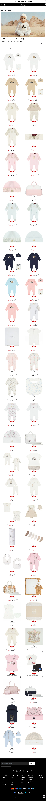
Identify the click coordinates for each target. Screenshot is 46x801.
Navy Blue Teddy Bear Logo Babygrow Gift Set (12, 274)
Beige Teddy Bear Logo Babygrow (12, 99)
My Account (41, 777)
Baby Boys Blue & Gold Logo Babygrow (12, 224)
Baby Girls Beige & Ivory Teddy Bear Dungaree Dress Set (34, 524)
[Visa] (20, 788)
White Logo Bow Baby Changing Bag (34, 449)
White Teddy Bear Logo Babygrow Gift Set (12, 74)
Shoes (12, 784)
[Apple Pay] (24, 788)
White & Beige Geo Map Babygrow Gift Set (34, 599)
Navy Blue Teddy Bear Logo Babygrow (34, 274)
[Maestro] (16, 788)
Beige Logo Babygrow (34, 124)
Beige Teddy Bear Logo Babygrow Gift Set (34, 99)
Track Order (41, 781)
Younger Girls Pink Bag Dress (12, 675)
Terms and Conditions (30, 783)
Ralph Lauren (5, 784)
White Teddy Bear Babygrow (34, 499)
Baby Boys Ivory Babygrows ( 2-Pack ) (12, 474)
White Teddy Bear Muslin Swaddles (12, 549)
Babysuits (12, 779)
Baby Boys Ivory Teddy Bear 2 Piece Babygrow (12, 499)
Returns (22, 781)
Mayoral (4, 782)
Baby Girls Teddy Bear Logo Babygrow (12, 324)
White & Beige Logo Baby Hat (34, 751)
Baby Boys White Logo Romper (34, 349)
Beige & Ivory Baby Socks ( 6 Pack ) (34, 549)
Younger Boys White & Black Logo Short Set (34, 675)
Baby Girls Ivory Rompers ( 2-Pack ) (12, 524)
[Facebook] (13, 771)
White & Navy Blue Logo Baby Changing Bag (34, 701)
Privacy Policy (30, 781)
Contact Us (23, 777)
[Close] (45, 0)
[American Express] (29, 788)
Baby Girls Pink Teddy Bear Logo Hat (34, 726)
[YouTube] (27, 771)
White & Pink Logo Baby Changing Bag (34, 199)
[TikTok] (31, 771)
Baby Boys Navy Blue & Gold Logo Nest (11, 726)
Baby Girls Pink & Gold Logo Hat (12, 199)
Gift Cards (22, 782)
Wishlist (40, 779)
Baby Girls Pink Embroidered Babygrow (12, 374)
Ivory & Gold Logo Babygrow (12, 124)
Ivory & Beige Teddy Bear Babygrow (12, 399)
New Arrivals (13, 777)
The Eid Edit (6, 8)
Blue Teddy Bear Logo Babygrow (12, 299)
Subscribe (32, 763)
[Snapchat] (24, 771)
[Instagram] (20, 771)
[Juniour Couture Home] (23, 4)
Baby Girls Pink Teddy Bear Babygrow (34, 574)
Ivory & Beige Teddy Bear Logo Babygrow (12, 649)
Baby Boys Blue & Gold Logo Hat (12, 249)
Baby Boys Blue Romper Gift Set (12, 751)
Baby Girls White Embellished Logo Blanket (12, 349)
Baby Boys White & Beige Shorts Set (34, 474)
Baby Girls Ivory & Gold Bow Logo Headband (34, 149)
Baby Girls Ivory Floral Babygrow (34, 374)
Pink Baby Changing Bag (12, 701)
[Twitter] (17, 771)
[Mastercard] (12, 788)
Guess (4, 781)
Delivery (22, 779)
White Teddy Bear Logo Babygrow (34, 74)
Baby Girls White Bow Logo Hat (12, 449)
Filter (13, 48)
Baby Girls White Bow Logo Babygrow (12, 424)
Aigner (4, 777)
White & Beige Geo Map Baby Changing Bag (12, 599)
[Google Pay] (15, 792)
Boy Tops (12, 782)
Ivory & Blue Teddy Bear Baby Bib (34, 399)
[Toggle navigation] (1, 4)
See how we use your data (6, 766)
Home (2, 8)
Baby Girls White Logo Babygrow (34, 324)
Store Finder (30, 779)
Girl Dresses (13, 781)
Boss (3, 779)
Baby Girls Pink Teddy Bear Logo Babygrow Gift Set (34, 299)
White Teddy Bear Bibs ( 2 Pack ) (12, 574)
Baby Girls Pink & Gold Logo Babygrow (12, 174)
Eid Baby (10, 8)
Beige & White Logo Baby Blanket (34, 624)
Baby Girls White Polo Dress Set (12, 624)
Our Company (30, 777)
